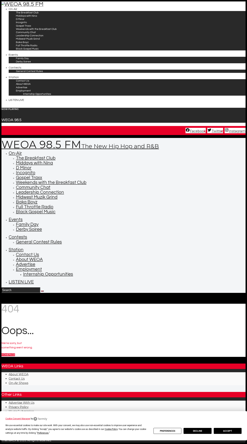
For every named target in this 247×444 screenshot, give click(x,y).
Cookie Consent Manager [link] (17, 418)
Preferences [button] (43, 433)
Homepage (8, 354)
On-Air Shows (18, 383)
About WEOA (18, 374)
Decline (197, 431)
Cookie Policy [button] (111, 429)
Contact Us (17, 378)
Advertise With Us (21, 402)
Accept (227, 431)
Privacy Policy (19, 407)
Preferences (167, 431)
